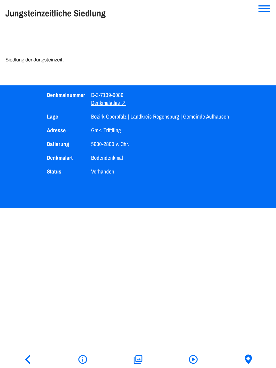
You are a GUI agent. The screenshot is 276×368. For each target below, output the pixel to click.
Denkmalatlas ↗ (108, 103)
